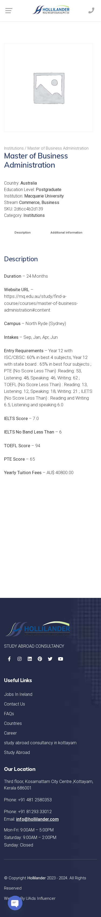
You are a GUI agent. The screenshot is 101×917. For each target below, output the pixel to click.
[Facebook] (9, 659)
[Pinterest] (40, 659)
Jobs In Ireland (18, 694)
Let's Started (71, 572)
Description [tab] (23, 232)
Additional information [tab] (66, 232)
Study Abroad (17, 752)
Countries (13, 723)
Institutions (14, 148)
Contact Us (14, 704)
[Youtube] (60, 659)
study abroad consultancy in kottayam (40, 742)
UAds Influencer (40, 898)
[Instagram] (19, 659)
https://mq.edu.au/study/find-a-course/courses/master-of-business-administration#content (41, 303)
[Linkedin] (30, 659)
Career (10, 733)
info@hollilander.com (37, 819)
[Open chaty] (15, 903)
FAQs (9, 713)
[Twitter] (50, 659)
